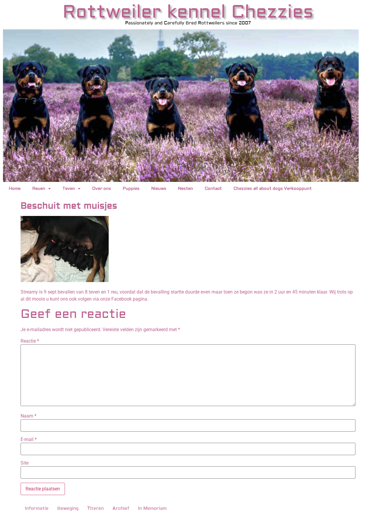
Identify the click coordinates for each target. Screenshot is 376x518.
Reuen (38, 188)
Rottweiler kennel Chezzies (188, 12)
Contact (213, 188)
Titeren (95, 508)
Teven (69, 188)
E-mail (29, 439)
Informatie (36, 508)
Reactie (30, 341)
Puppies (131, 188)
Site (24, 463)
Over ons (101, 188)
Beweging (67, 508)
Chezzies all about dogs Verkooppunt (273, 188)
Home (15, 188)
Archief (121, 508)
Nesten (185, 188)
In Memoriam (152, 508)
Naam (28, 416)
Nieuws (158, 188)
